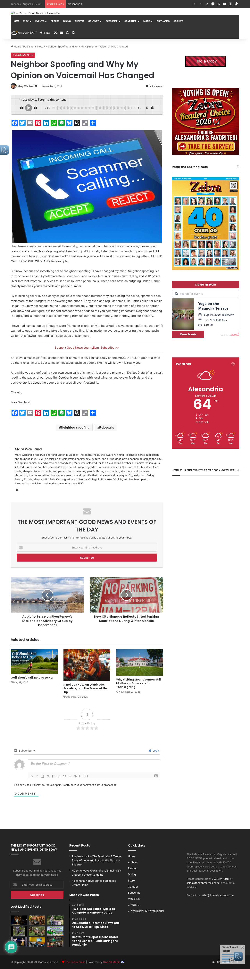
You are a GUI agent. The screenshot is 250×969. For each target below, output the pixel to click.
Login (156, 750)
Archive (178, 21)
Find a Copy (206, 61)
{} (80, 775)
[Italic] (37, 776)
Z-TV (26, 21)
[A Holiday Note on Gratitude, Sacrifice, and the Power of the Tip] (86, 665)
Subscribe (112, 21)
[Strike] (48, 776)
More (146, 21)
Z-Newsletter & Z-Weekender (146, 910)
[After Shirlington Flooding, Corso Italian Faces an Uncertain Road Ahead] (55, 942)
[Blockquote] (64, 776)
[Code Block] (70, 776)
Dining (67, 21)
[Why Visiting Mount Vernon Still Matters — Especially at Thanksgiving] (139, 662)
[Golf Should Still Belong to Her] (34, 661)
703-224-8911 (220, 878)
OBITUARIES (163, 21)
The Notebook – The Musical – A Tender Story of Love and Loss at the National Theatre (97, 860)
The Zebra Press (75, 962)
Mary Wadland (26, 86)
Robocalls (106, 427)
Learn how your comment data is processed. (90, 784)
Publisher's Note (33, 46)
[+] (86, 775)
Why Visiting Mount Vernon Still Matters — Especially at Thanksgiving (138, 683)
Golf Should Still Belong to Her (32, 678)
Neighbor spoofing (75, 427)
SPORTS (55, 21)
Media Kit (134, 898)
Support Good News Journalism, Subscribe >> (87, 347)
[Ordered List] (53, 776)
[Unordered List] (59, 776)
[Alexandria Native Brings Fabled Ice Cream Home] (55, 920)
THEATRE (79, 21)
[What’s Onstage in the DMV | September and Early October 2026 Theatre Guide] (19, 942)
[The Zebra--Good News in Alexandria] (35, 13)
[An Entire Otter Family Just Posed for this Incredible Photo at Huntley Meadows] (19, 931)
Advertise (130, 21)
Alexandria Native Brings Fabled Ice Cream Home (97, 3)
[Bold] (31, 776)
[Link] (75, 776)
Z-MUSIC (133, 904)
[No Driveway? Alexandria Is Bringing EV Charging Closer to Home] (37, 920)
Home (16, 21)
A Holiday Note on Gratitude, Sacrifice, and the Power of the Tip (85, 688)
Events (39, 21)
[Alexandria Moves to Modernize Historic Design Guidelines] (37, 942)
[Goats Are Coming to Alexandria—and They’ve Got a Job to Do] (37, 931)
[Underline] (42, 776)
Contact (93, 21)
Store (131, 880)
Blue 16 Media (112, 962)
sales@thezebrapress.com (203, 882)
